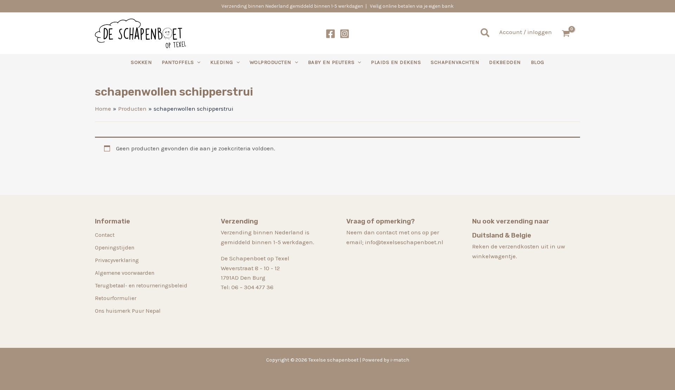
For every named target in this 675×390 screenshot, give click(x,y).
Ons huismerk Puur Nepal (128, 310)
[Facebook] (330, 34)
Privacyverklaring (117, 260)
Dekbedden (505, 62)
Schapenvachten (455, 62)
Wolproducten (270, 62)
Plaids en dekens (396, 62)
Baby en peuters (331, 62)
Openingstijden (114, 247)
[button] (485, 33)
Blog (537, 62)
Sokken (141, 62)
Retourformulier (115, 298)
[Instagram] (344, 34)
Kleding (221, 62)
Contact (105, 235)
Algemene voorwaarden (124, 272)
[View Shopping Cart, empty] (569, 33)
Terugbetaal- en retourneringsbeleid (141, 285)
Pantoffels (178, 62)
